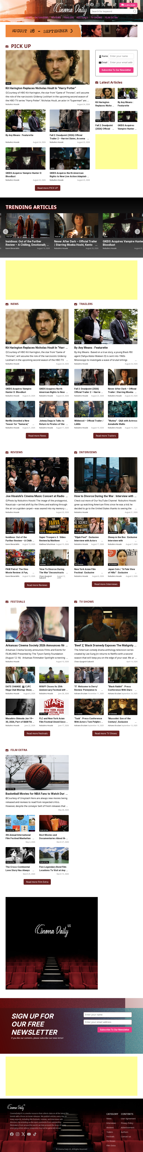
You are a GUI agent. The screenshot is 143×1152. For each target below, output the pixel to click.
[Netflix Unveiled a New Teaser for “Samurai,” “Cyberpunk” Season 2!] (20, 409)
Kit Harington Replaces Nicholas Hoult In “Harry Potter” (41, 88)
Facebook (92, 4)
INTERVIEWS (88, 452)
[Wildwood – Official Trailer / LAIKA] (89, 409)
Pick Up (9, 130)
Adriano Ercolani (80, 693)
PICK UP (21, 46)
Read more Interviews (105, 584)
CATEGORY (112, 1114)
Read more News (37, 435)
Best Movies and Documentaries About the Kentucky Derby (52, 838)
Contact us (126, 1136)
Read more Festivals (37, 733)
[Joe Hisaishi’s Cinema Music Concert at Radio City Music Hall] (37, 474)
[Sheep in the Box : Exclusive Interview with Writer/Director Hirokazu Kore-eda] (122, 525)
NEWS (14, 304)
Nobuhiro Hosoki (12, 104)
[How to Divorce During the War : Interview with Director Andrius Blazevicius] (105, 474)
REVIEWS (16, 452)
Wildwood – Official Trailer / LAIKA (88, 422)
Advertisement (127, 1127)
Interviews (41, 17)
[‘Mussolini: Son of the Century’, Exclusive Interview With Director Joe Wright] (122, 707)
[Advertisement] (116, 151)
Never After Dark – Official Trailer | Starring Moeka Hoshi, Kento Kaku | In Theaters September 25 (27, 245)
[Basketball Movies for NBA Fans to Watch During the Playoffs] (37, 772)
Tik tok (115, 4)
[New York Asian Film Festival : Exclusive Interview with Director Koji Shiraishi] (89, 557)
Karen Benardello (12, 544)
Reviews (56, 17)
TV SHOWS (86, 601)
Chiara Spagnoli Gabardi (45, 577)
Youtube (109, 4)
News (29, 17)
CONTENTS (127, 1114)
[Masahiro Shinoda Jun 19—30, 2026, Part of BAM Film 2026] (20, 707)
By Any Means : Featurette (19, 135)
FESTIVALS (17, 601)
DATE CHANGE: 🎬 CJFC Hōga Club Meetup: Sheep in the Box (20, 690)
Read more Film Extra (37, 881)
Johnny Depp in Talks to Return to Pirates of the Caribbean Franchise (52, 424)
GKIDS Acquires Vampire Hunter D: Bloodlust (24, 175)
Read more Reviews (37, 585)
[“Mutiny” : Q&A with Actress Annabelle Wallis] (122, 409)
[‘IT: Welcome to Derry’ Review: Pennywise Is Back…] (89, 675)
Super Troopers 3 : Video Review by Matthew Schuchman (52, 540)
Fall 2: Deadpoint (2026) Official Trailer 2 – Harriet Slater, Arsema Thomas (67, 138)
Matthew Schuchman (47, 544)
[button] (137, 231)
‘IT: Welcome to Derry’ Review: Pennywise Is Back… (86, 690)
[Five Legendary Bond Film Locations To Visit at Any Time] (54, 855)
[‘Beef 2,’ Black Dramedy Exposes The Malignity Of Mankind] (105, 624)
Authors (124, 1132)
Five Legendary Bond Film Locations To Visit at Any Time (52, 870)
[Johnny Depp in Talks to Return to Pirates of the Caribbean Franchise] (54, 409)
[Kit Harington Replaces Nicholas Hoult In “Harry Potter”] (48, 67)
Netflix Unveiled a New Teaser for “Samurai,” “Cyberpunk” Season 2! (18, 424)
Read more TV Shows (106, 733)
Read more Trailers (106, 435)
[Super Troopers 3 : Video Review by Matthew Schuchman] (54, 525)
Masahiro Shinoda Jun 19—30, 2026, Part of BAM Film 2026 (20, 722)
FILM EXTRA (18, 750)
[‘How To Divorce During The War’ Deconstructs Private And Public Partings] (54, 557)
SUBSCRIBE (129, 5)
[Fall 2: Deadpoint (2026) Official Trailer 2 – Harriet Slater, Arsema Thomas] (70, 120)
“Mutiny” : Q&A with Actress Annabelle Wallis (122, 422)
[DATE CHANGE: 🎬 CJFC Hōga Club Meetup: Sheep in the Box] (20, 675)
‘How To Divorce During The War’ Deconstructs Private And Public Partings (53, 572)
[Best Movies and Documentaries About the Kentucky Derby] (54, 823)
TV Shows (96, 17)
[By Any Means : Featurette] (26, 120)
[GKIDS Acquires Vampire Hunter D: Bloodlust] (26, 158)
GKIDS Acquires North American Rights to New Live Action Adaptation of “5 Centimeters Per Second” (69, 176)
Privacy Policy (127, 1123)
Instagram (97, 4)
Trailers (69, 17)
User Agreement (128, 1118)
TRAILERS (86, 304)
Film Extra (111, 17)
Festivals (82, 17)
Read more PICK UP (47, 188)
